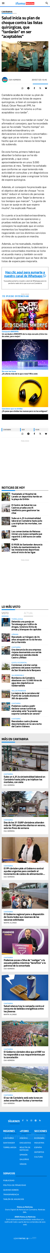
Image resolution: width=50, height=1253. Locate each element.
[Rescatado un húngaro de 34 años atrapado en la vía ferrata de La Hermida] (6, 637)
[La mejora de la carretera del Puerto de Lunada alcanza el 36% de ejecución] (6, 694)
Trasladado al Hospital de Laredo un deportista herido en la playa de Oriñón (26, 496)
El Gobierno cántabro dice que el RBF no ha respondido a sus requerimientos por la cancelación (24, 1054)
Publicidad (8, 1180)
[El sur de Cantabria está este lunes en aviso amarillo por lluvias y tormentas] (25, 1079)
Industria (39, 1143)
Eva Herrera (15, 80)
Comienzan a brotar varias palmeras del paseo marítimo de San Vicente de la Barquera (26, 667)
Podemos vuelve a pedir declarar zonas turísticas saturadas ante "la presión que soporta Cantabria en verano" (26, 709)
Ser (23, 429)
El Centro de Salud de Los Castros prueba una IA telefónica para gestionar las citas (25, 509)
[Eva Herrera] (5, 80)
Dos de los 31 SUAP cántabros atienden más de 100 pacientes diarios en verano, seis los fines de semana (24, 825)
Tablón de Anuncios (13, 1199)
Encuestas (25, 1143)
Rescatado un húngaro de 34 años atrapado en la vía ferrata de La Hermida (26, 639)
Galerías (24, 1159)
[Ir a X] (27, 1120)
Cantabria (7, 11)
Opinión (23, 1155)
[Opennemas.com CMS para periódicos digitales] (25, 1238)
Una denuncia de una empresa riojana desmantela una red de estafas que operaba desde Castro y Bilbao (26, 653)
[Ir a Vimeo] (35, 1120)
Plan (37, 429)
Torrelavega (9, 1147)
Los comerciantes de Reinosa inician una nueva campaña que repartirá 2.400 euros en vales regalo (26, 535)
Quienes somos (11, 1190)
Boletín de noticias (25, 1148)
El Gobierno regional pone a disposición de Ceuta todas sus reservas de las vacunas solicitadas (24, 916)
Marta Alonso (10, 923)
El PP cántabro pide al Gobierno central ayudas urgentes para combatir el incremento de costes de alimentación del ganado (24, 872)
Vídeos (23, 1164)
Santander (9, 1143)
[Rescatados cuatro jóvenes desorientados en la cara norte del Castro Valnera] (6, 722)
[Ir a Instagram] (31, 1120)
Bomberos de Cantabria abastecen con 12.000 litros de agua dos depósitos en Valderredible (26, 681)
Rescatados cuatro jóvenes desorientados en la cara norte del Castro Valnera (26, 723)
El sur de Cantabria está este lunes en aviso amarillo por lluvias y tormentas (23, 1099)
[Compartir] (22, 88)
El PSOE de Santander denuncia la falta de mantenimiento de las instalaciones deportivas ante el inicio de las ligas (26, 548)
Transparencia (11, 1194)
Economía (39, 1138)
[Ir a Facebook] (23, 1120)
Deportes (39, 1152)
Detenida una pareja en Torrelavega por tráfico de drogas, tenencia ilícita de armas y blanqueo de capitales (26, 625)
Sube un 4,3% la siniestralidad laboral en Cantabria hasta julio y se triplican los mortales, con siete (26, 522)
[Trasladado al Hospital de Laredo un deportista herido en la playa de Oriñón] (6, 497)
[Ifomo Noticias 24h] (25, 3)
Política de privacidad (14, 1185)
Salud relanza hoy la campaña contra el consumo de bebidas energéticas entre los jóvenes (24, 1008)
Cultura (38, 1157)
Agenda (24, 1138)
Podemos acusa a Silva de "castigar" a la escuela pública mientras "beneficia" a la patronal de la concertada (25, 962)
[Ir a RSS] (40, 1120)
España (38, 1147)
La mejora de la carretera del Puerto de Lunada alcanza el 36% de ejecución (25, 695)
